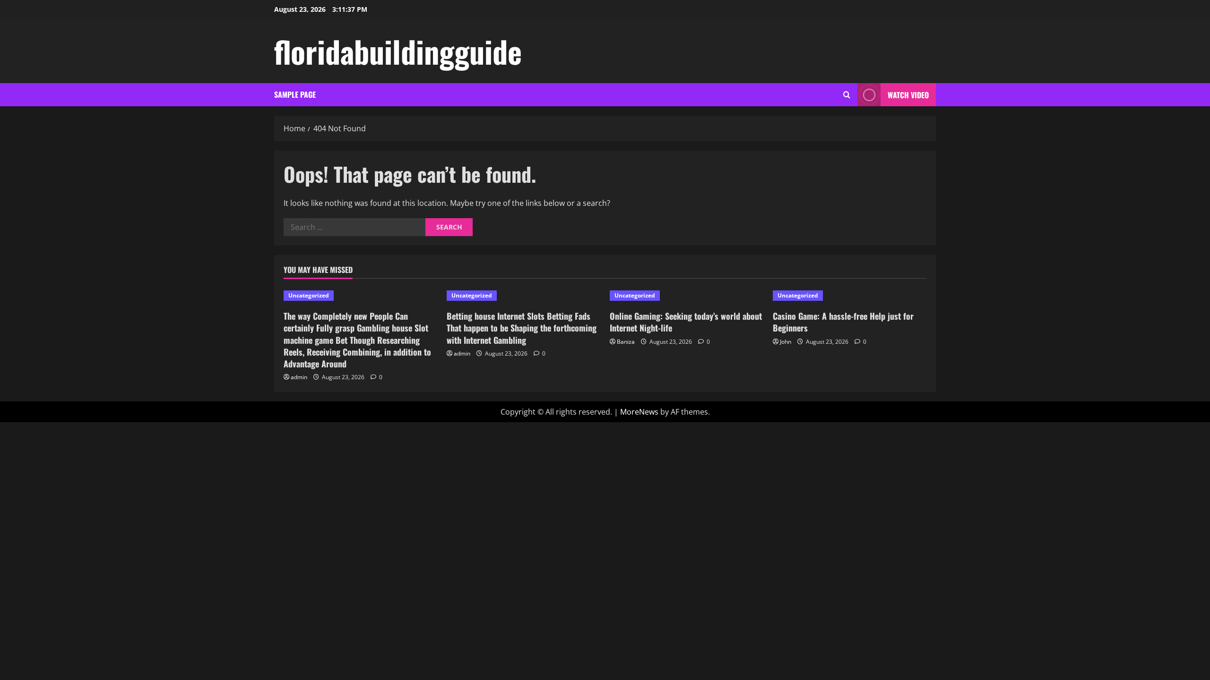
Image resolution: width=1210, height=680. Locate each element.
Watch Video (908, 95)
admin (299, 377)
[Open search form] (846, 94)
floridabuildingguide (398, 51)
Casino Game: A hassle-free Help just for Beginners (843, 322)
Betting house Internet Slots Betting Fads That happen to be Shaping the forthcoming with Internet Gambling (521, 328)
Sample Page (295, 94)
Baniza (626, 342)
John (785, 342)
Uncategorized (308, 295)
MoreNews (639, 412)
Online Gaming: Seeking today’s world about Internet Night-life (686, 322)
